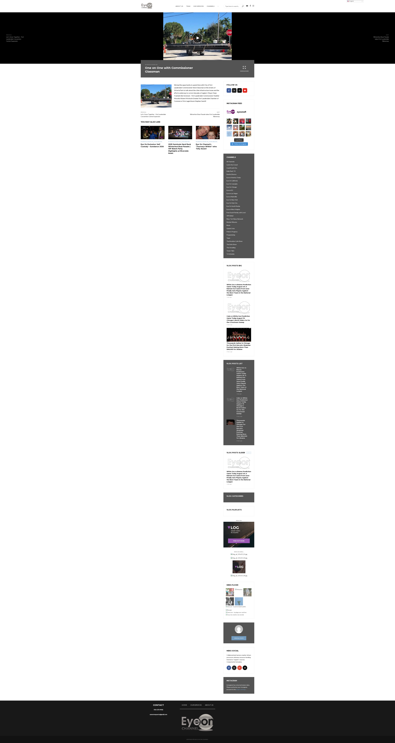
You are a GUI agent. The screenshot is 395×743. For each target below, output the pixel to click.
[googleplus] (239, 668)
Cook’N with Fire (232, 168)
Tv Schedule (230, 254)
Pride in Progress (232, 232)
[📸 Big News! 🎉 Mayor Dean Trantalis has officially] (229, 134)
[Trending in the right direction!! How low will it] (248, 121)
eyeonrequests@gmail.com (158, 714)
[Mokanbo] (238, 589)
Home (184, 705)
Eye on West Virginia (233, 209)
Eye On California (232, 181)
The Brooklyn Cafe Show (234, 241)
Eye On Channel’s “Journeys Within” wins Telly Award (206, 146)
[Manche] (247, 592)
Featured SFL (158, 141)
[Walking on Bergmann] (230, 592)
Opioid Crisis (231, 228)
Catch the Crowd (232, 165)
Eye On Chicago (232, 187)
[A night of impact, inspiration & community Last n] (229, 121)
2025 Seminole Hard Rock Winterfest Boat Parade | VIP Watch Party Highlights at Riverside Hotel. (179, 148)
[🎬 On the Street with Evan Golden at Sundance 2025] (248, 134)
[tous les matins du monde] (235, 615)
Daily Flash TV (231, 171)
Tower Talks (230, 251)
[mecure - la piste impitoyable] (236, 606)
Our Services (198, 6)
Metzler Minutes (232, 222)
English (351, 1)
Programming (231, 235)
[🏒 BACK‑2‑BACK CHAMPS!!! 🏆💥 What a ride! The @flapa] (242, 121)
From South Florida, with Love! (236, 212)
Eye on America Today (234, 177)
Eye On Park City (232, 203)
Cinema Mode (244, 71)
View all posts (238, 638)
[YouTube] (245, 90)
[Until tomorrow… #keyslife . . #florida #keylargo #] (235, 127)
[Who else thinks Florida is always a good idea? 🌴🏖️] (248, 127)
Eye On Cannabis (232, 184)
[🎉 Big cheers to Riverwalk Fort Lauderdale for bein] (242, 127)
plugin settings (241, 689)
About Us (179, 6)
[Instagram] (239, 90)
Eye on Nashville (232, 196)
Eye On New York (232, 200)
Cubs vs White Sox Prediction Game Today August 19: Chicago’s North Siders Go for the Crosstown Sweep (238, 319)
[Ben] (230, 601)
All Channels (231, 161)
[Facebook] (229, 90)
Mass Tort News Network (235, 219)
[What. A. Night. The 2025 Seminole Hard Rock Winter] (235, 121)
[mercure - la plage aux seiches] (236, 612)
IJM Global (230, 216)
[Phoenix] (239, 601)
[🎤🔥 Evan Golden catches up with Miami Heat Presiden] (235, 134)
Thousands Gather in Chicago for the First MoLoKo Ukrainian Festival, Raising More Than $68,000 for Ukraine (239, 346)
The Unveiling (231, 247)
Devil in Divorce (231, 174)
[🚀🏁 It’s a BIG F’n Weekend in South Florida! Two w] (229, 127)
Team (188, 6)
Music (228, 225)
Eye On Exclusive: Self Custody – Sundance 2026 (152, 145)
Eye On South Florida (233, 206)
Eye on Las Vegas (232, 193)
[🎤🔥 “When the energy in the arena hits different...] (242, 134)
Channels (210, 6)
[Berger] (229, 610)
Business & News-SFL (151, 64)
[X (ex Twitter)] (234, 90)
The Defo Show (232, 244)
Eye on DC (230, 190)
